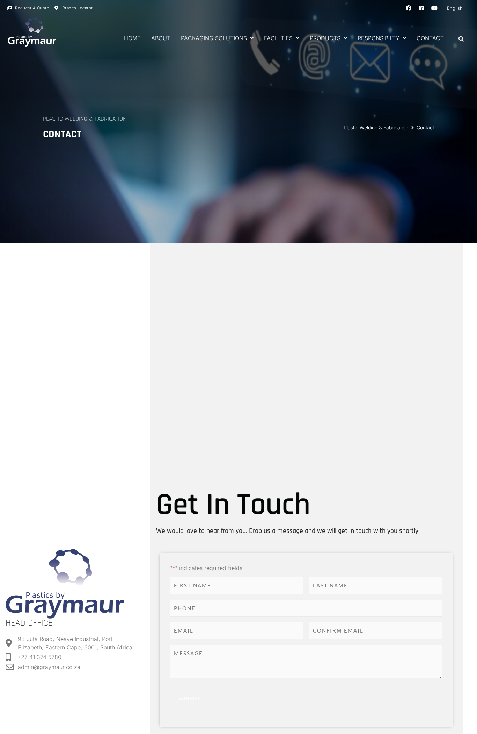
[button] (461, 39)
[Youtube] (434, 8)
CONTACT (430, 38)
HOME (132, 38)
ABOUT (160, 38)
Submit (189, 698)
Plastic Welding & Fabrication (376, 127)
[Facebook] (408, 8)
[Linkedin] (421, 8)
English (455, 8)
